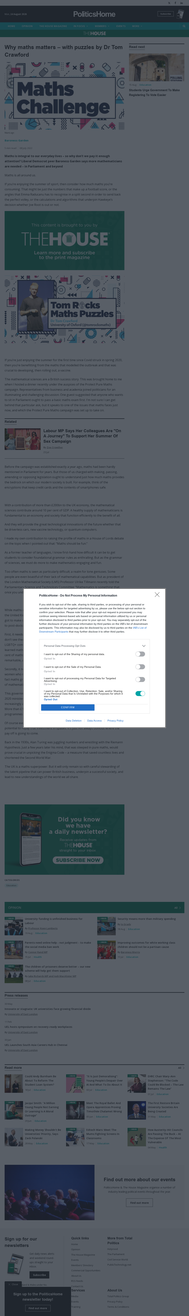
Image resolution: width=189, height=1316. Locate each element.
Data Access (94, 720)
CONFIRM (68, 707)
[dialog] (94, 658)
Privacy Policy (115, 720)
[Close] (158, 595)
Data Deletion (74, 720)
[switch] (140, 654)
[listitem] (94, 646)
